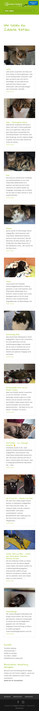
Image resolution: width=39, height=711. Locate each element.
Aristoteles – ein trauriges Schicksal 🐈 (17, 444)
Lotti (8, 69)
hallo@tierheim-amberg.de (13, 658)
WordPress (19, 708)
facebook (7, 697)
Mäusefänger (11, 611)
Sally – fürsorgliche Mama (16, 122)
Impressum (29, 697)
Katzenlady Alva (12, 334)
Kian (8, 175)
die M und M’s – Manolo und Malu (19, 498)
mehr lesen (10, 92)
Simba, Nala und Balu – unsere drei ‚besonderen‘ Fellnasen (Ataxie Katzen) (18, 556)
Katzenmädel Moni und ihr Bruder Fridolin (16, 389)
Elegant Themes (19, 706)
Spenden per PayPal (33, 3)
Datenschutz (17, 697)
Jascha (9, 228)
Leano (8, 281)
